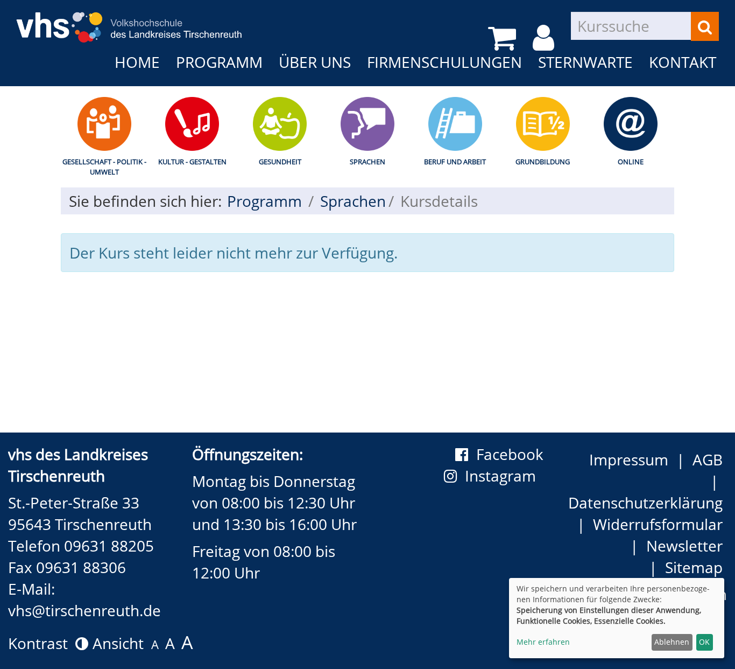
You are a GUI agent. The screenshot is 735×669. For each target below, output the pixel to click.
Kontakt (682, 62)
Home (137, 62)
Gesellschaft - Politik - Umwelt (104, 167)
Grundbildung (542, 161)
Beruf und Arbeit (455, 161)
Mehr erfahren (543, 642)
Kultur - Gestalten (192, 161)
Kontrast (41, 643)
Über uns (315, 62)
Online (631, 161)
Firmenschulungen (444, 62)
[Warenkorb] (504, 38)
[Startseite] (129, 20)
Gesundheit (280, 161)
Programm (219, 62)
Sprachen (367, 161)
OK (704, 642)
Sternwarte (585, 62)
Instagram (504, 475)
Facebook (509, 454)
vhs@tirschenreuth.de (84, 610)
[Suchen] (705, 26)
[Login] (545, 38)
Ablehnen (671, 642)
